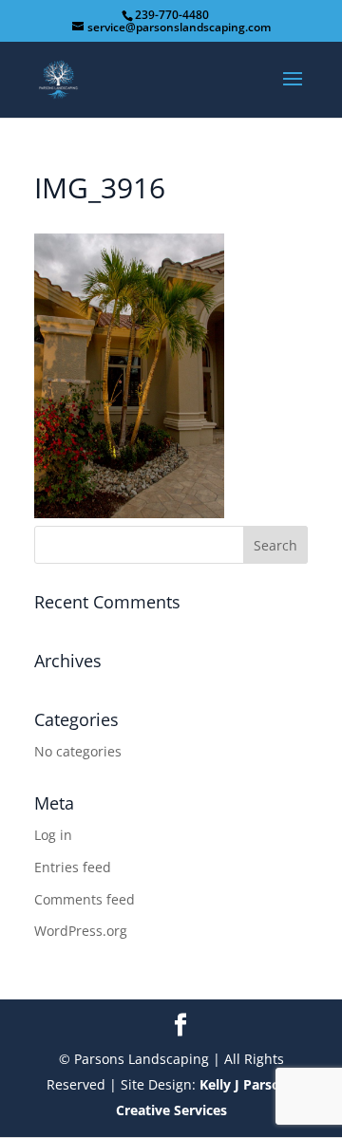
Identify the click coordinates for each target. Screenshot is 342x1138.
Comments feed (84, 899)
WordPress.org (80, 931)
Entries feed (72, 867)
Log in (53, 835)
